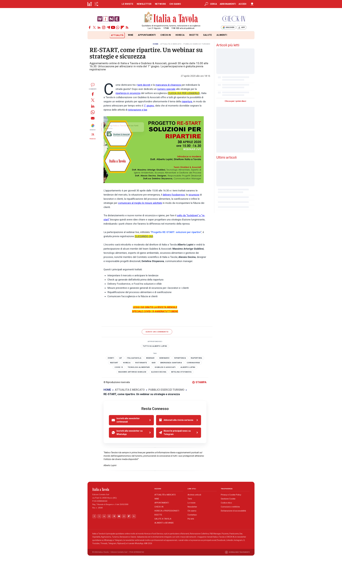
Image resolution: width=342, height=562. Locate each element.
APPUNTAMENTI (147, 35)
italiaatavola (134, 358)
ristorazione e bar (137, 109)
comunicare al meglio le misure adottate (140, 203)
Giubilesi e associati (165, 367)
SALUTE (207, 35)
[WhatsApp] (118, 27)
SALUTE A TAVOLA (162, 519)
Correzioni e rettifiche (230, 507)
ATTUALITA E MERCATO (170, 44)
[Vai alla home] (92, 35)
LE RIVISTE (127, 4)
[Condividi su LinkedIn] (93, 106)
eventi (111, 358)
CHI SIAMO (175, 4)
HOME (155, 44)
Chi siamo (192, 511)
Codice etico (226, 503)
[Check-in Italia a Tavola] (234, 19)
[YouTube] (113, 27)
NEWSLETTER (144, 4)
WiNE (130, 35)
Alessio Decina (158, 372)
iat (120, 358)
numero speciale (166, 89)
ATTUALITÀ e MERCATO (165, 495)
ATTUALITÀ (117, 35)
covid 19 (119, 367)
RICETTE (194, 35)
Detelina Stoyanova (181, 372)
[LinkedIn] (99, 27)
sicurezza (194, 194)
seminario (164, 358)
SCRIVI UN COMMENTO (157, 332)
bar (154, 363)
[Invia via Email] (93, 118)
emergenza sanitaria (171, 363)
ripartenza (180, 358)
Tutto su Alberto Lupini (155, 346)
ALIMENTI (222, 35)
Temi (190, 499)
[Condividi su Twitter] (93, 100)
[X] (94, 27)
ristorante (141, 363)
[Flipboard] (122, 27)
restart (114, 363)
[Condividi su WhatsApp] (93, 112)
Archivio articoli (194, 495)
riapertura (187, 101)
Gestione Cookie (228, 499)
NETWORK (160, 4)
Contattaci (192, 515)
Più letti (191, 519)
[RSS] (127, 27)
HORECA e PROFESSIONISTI (166, 511)
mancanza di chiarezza (168, 84)
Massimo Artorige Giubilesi (132, 372)
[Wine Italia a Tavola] (108, 19)
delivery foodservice (174, 194)
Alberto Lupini (187, 367)
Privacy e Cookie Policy (231, 495)
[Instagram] (104, 27)
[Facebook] (90, 27)
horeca (127, 363)
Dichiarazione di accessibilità (233, 511)
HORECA (180, 35)
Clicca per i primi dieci (235, 101)
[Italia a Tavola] (171, 17)
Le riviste (191, 503)
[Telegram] (108, 27)
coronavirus (193, 363)
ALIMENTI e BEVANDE (164, 523)
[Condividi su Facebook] (93, 94)
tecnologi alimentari (139, 367)
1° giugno (149, 105)
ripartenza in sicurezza (128, 93)
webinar (150, 358)
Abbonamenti (228, 4)
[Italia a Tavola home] (121, 489)
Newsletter (192, 507)
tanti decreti (143, 84)
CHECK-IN (165, 35)
